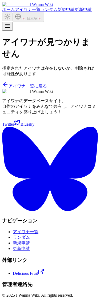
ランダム (49, 9)
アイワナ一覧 (28, 9)
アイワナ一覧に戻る (28, 86)
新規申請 (66, 9)
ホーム (8, 9)
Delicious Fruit (25, 273)
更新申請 (83, 9)
